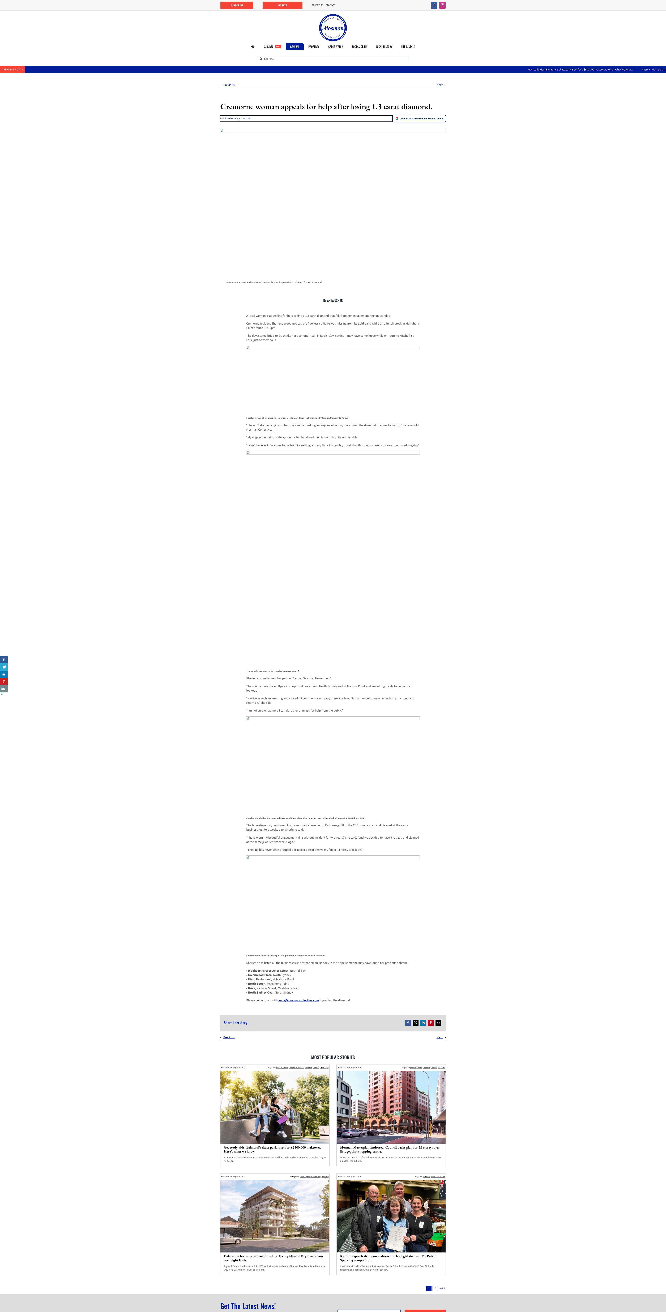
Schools (426, 1176)
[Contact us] (4, 688)
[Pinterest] (431, 1023)
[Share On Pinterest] (4, 681)
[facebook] (434, 5)
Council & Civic (282, 1067)
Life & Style (324, 1067)
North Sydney (305, 1176)
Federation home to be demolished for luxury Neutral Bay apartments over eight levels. (273, 1258)
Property (441, 1067)
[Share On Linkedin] (4, 674)
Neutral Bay (316, 1176)
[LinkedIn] (423, 1023)
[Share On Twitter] (4, 667)
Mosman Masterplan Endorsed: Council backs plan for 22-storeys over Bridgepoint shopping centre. (585, 70)
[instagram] (442, 5)
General (316, 1067)
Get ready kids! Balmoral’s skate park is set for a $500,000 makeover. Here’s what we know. (466, 70)
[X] (415, 1023)
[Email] (438, 1023)
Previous (229, 85)
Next (440, 85)
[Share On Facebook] (4, 659)
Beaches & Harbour (296, 1067)
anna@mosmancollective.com (298, 1000)
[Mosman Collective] (333, 15)
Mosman (308, 1067)
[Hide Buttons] (1, 694)
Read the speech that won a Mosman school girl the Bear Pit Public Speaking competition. (388, 1258)
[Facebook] (408, 1023)
